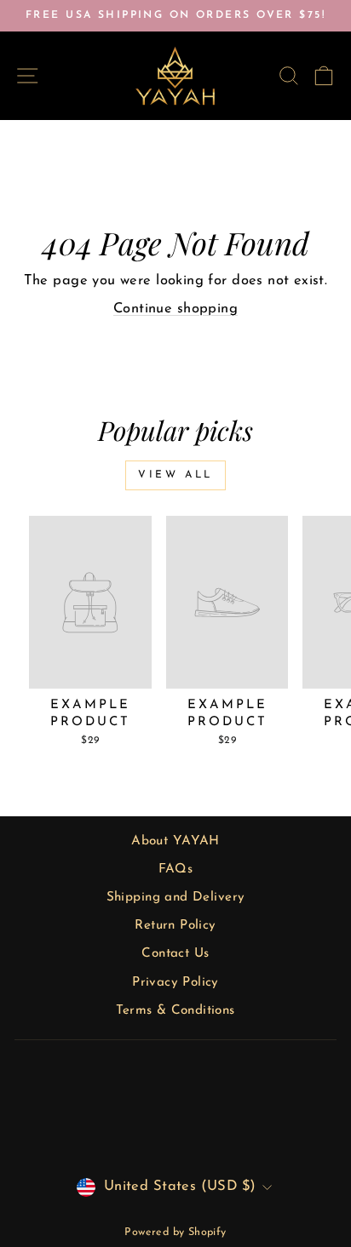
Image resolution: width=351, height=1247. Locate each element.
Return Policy (175, 925)
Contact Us (175, 953)
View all (175, 475)
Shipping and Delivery (175, 897)
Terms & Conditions (175, 1010)
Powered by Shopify (175, 1232)
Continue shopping (175, 309)
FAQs (175, 869)
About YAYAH (175, 841)
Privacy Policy (175, 982)
